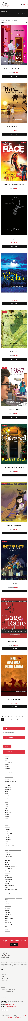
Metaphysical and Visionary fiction (13, 850)
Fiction (6, 802)
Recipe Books (8, 881)
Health (6, 810)
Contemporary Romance (10, 781)
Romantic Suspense (9, 894)
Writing (6, 929)
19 (8, 719)
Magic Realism (8, 837)
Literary (6, 831)
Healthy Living (8, 812)
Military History (8, 854)
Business (7, 770)
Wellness (7, 927)
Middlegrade (8, 852)
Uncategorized (8, 924)
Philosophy (7, 871)
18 (5, 719)
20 (11, 719)
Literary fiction (8, 833)
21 (14, 719)
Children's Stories (9, 775)
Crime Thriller (8, 785)
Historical (7, 816)
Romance (7, 891)
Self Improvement (9, 901)
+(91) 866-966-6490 (10, 1004)
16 (22, 716)
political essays (8, 877)
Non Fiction (7, 860)
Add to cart (14, 76)
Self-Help (7, 904)
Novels (6, 862)
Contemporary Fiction (10, 779)
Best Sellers (7, 764)
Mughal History (8, 856)
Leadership (7, 827)
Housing (6, 821)
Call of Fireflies (14, 296)
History (6, 818)
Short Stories (8, 906)
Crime (6, 783)
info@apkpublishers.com (11, 1006)
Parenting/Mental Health (11, 866)
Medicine (7, 843)
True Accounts (8, 922)
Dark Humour (8, 787)
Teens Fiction (8, 914)
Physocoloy (7, 873)
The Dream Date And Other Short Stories (14, 68)
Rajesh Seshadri (8, 879)
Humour (6, 823)
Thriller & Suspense (9, 918)
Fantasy (6, 800)
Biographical (7, 766)
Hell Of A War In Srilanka (14, 699)
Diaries (6, 791)
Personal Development (10, 868)
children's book (8, 773)
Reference (7, 883)
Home (19, 13)
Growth (6, 808)
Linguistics (7, 829)
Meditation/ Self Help (10, 846)
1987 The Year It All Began (14, 409)
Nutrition (7, 864)
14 (17, 716)
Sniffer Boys (14, 583)
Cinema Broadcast (9, 777)
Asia (6, 760)
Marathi (6, 841)
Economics (7, 795)
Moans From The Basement (14, 525)
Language (7, 825)
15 (19, 716)
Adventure (7, 756)
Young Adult (7, 931)
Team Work (7, 912)
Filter (6, 746)
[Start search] (27, 5)
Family (6, 798)
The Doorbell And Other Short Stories (14, 467)
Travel (6, 920)
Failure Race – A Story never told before (14, 184)
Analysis (6, 758)
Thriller (6, 916)
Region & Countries (9, 885)
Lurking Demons (14, 239)
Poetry (6, 875)
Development (8, 789)
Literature (7, 835)
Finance (6, 804)
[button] (24, 27)
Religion (6, 887)
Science (6, 896)
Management (8, 839)
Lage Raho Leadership (14, 641)
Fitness (6, 806)
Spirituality (7, 908)
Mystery (6, 858)
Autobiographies (8, 762)
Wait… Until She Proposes (14, 126)
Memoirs (7, 848)
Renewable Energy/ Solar (11, 889)
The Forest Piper (14, 351)
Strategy (7, 910)
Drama (6, 793)
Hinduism (7, 814)
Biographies (7, 768)
